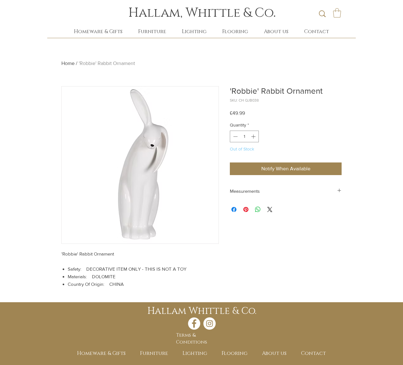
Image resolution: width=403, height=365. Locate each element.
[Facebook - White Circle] (194, 323)
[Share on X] (270, 209)
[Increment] (254, 136)
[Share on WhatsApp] (258, 209)
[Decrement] (235, 136)
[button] (337, 13)
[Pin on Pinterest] (246, 209)
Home (68, 63)
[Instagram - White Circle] (209, 323)
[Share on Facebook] (234, 209)
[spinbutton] (244, 136)
